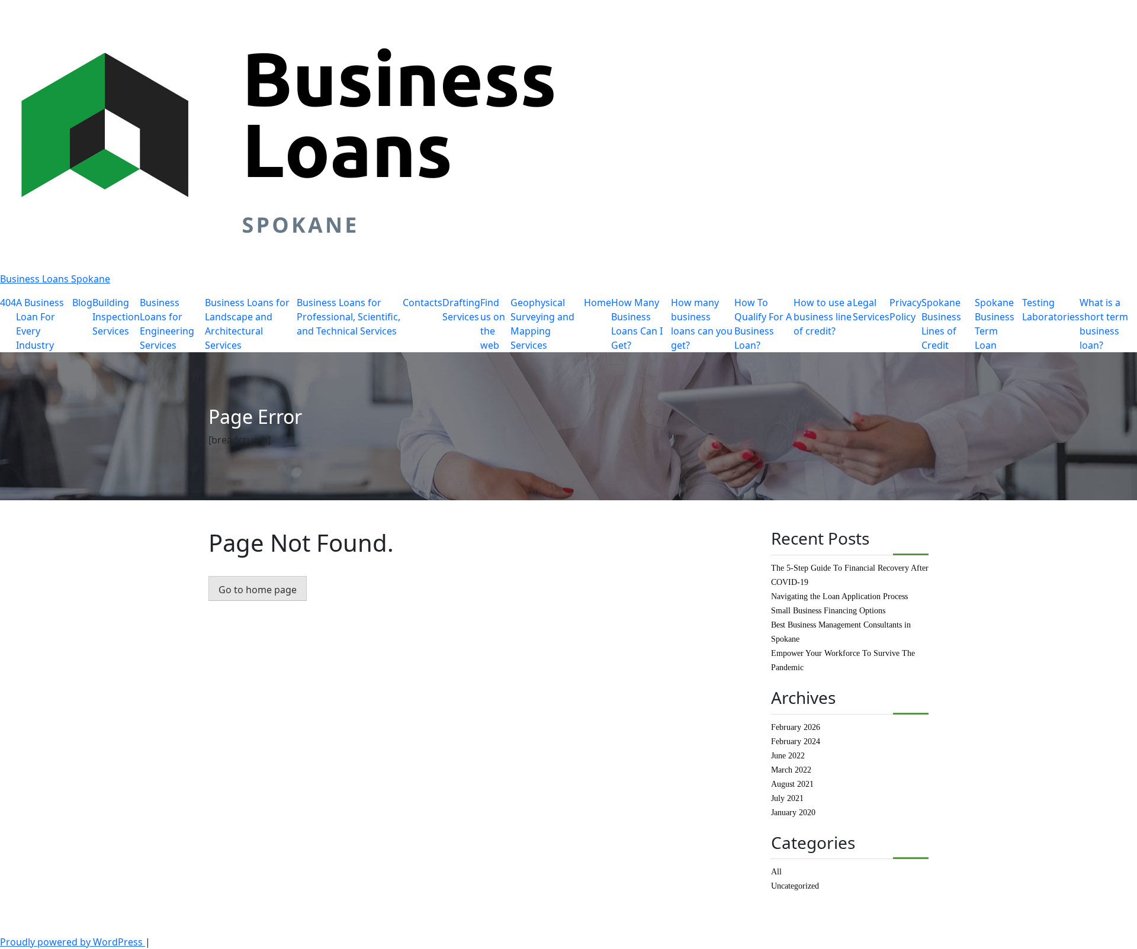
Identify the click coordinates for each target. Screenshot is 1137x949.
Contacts (422, 302)
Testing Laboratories (1051, 309)
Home (597, 302)
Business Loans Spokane (55, 278)
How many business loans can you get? (702, 324)
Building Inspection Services (116, 316)
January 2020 (793, 812)
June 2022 (788, 755)
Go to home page (258, 589)
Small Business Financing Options (828, 610)
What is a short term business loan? (1104, 324)
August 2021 (792, 784)
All (776, 871)
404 (8, 302)
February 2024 (795, 741)
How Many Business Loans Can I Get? (637, 324)
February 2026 (795, 727)
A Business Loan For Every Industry (40, 324)
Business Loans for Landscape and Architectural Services (247, 324)
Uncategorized (795, 886)
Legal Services (871, 309)
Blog (82, 302)
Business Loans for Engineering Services (167, 324)
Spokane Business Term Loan (994, 324)
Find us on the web (492, 324)
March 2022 (791, 769)
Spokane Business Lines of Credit (941, 324)
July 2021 (787, 798)
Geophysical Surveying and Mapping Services (542, 324)
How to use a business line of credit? (823, 316)
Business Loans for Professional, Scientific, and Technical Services (348, 316)
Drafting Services (461, 309)
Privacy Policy (905, 309)
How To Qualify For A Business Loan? (763, 324)
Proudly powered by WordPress (72, 941)
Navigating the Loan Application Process (839, 596)
